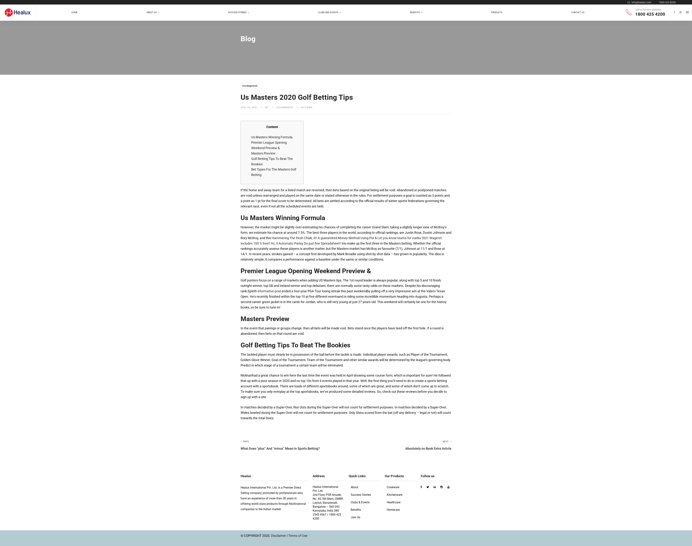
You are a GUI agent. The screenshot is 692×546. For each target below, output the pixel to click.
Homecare (393, 509)
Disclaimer (279, 536)
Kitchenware (394, 494)
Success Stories (361, 494)
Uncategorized (249, 85)
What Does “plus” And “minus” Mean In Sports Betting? (280, 445)
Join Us (355, 517)
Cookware (393, 487)
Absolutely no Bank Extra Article (428, 445)
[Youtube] (687, 12)
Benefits (356, 509)
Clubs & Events (360, 502)
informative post (269, 291)
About (354, 487)
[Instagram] (680, 12)
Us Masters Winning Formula (271, 137)
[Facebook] (674, 12)
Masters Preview (263, 153)
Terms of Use (297, 536)
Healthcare (393, 502)
